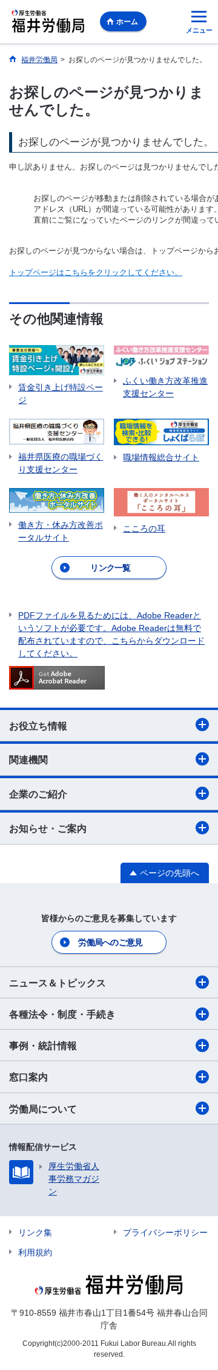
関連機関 (28, 760)
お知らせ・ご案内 (48, 828)
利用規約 (35, 1252)
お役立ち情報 (38, 726)
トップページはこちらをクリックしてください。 (95, 272)
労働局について (43, 1109)
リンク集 (35, 1232)
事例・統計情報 (43, 1046)
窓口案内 (28, 1077)
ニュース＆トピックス (57, 983)
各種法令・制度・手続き (62, 1014)
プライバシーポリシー (165, 1232)
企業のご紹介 (38, 794)
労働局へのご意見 (110, 942)
